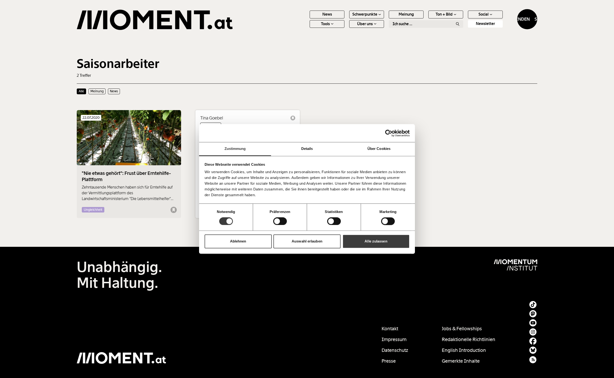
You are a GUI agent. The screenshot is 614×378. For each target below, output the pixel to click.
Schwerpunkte (364, 14)
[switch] (280, 221)
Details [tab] (307, 149)
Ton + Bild (444, 14)
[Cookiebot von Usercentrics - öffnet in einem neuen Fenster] (389, 133)
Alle (81, 91)
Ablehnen (238, 241)
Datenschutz (395, 350)
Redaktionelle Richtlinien (468, 339)
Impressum (394, 339)
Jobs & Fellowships (462, 328)
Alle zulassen (376, 241)
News (327, 14)
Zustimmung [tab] (235, 149)
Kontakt (390, 328)
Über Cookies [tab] (378, 149)
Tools (325, 23)
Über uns (365, 23)
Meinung (406, 14)
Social (483, 14)
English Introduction (464, 350)
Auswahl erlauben (307, 241)
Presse (389, 361)
